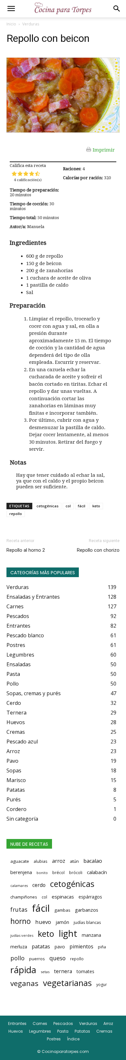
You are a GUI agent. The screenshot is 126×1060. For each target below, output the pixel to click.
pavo (60, 947)
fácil (81, 505)
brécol (58, 872)
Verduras (30, 24)
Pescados (63, 1023)
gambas (62, 910)
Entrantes (17, 1023)
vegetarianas (67, 983)
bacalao (92, 860)
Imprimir (104, 149)
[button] (11, 8)
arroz (58, 860)
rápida (23, 970)
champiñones (23, 897)
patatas (41, 946)
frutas (18, 909)
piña (102, 947)
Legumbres (40, 1031)
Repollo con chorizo (98, 550)
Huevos (15, 1031)
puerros (37, 959)
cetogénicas (47, 505)
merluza (18, 947)
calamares (19, 885)
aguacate (19, 861)
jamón (62, 922)
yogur (101, 984)
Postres (54, 1039)
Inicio (11, 24)
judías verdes (21, 935)
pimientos (81, 946)
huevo (43, 922)
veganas (24, 983)
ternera (63, 971)
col (68, 505)
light (68, 933)
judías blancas (87, 922)
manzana (91, 935)
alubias (40, 861)
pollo (17, 958)
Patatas (82, 1031)
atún (74, 861)
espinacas (63, 896)
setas (45, 971)
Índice (73, 1039)
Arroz (108, 1023)
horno (20, 921)
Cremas (104, 1031)
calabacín (97, 872)
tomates (85, 971)
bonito (42, 873)
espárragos (90, 897)
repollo (15, 513)
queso (57, 958)
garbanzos (86, 910)
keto (96, 505)
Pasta (62, 1031)
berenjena (21, 872)
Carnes (40, 1023)
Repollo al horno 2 (25, 550)
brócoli (75, 872)
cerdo (39, 885)
